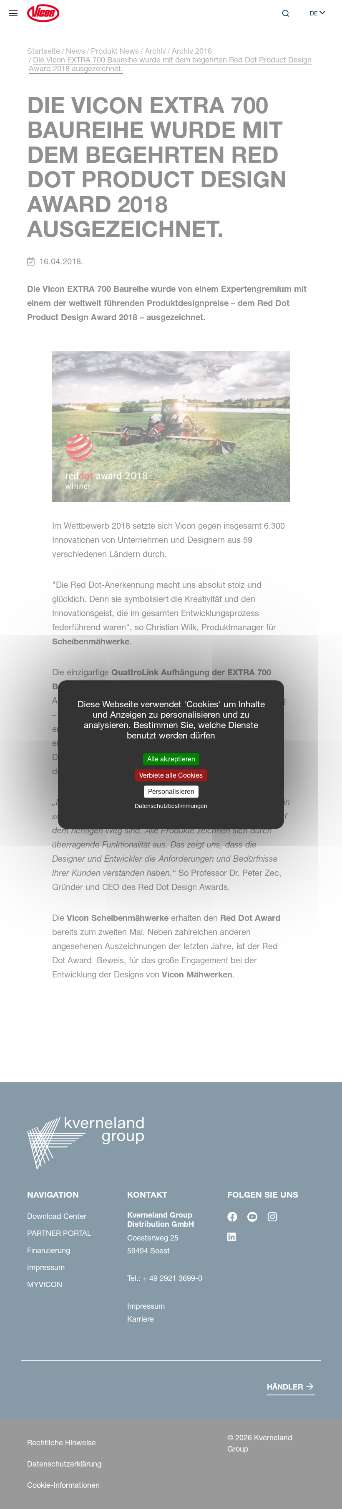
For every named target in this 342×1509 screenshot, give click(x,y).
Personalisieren (171, 791)
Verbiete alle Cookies (171, 775)
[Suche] (280, 47)
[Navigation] (13, 13)
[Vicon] (43, 13)
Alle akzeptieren (171, 759)
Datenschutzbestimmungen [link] (171, 806)
